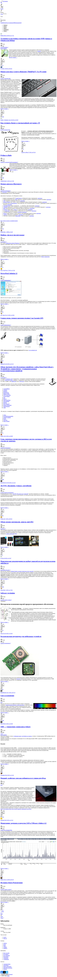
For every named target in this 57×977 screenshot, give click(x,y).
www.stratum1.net (33, 350)
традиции (4, 192)
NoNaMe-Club (6, 205)
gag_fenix (3, 315)
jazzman (2, 820)
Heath (2, 232)
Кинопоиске (14, 203)
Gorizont (19, 212)
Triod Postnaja (6, 406)
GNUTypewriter (7, 395)
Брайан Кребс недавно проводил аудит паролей (22, 571)
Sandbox (5, 948)
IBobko (2, 35)
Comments (11, 22)
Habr (8, 975)
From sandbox (4, 48)
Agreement (5, 958)
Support (11, 974)
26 (1, 914)
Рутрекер (5, 209)
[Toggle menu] (1, 1)
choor (2, 590)
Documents (5, 956)
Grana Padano (6, 396)
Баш (4, 208)
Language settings (4, 974)
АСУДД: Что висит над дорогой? (20, 493)
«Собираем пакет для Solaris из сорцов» (22, 736)
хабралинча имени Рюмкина (12, 243)
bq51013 (18, 678)
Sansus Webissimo (7, 405)
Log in (4, 937)
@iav (2, 14)
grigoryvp (23, 152)
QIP (4, 200)
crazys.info (7, 210)
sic (1, 558)
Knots (4, 418)
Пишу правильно (45, 256)
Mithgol (2, 364)
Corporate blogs (6, 964)
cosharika (3, 775)
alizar (2, 633)
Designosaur (6, 392)
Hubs (4, 945)
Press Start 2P (6, 404)
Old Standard (6, 401)
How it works (6, 953)
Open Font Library (9, 380)
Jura (4, 397)
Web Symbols (6, 421)
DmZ (2, 723)
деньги (15, 209)
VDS (4, 407)
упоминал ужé (9, 378)
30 (2, 916)
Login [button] (2, 8)
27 (2, 914)
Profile (2, 22)
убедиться (21, 381)
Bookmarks (18, 22)
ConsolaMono (6, 388)
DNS (16, 199)
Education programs (7, 967)
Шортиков (17, 215)
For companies (6, 955)
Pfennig (5, 402)
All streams (5, 1)
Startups (5, 969)
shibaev (2, 879)
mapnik (39, 51)
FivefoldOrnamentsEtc (8, 416)
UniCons (5, 420)
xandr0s (2, 181)
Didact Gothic (6, 393)
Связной (5, 207)
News (7, 22)
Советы (5, 214)
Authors (5, 947)
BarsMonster (3, 692)
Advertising (5, 965)
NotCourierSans (6, 400)
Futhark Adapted (7, 417)
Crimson (5, 390)
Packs (5, 31)
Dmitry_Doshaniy (4, 120)
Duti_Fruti (3, 270)
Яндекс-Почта (6, 202)
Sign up (5, 938)
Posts (4, 22)
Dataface (5, 391)
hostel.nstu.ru (19, 198)
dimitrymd (13, 381)
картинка (40, 198)
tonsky (2, 436)
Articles (5, 25)
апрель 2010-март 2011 (11, 533)
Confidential (6, 959)
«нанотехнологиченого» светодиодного (14, 705)
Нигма (4, 213)
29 (1, 916)
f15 (1, 68)
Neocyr (5, 398)
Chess (4, 415)
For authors (5, 954)
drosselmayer (3, 482)
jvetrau (2, 518)
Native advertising (7, 966)
